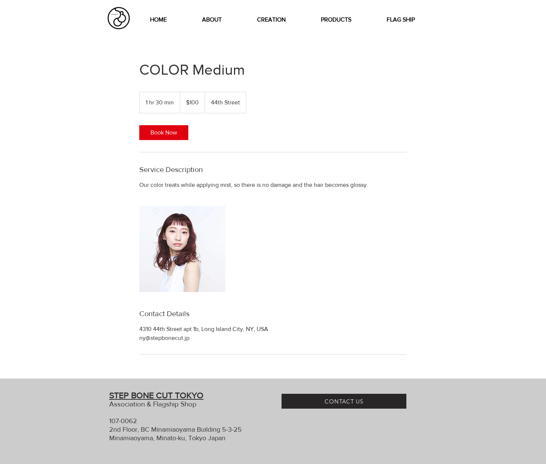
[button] (271, 20)
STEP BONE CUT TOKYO (156, 395)
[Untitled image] (182, 249)
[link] (163, 132)
